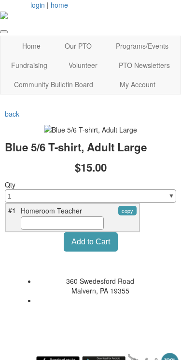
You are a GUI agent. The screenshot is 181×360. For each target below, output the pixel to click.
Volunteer (83, 65)
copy (127, 210)
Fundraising (29, 65)
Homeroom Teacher (51, 210)
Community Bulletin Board (53, 84)
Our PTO (78, 46)
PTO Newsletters (144, 65)
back (12, 114)
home (59, 5)
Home (31, 46)
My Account (137, 84)
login (37, 5)
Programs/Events (142, 46)
